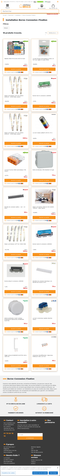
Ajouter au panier (16, 69)
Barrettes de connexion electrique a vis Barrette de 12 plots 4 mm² (42, 281)
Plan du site (34, 450)
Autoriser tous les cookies (40, 473)
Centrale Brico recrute (10, 450)
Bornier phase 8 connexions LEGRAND (13, 281)
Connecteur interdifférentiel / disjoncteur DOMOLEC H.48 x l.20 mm (43, 356)
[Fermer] (57, 467)
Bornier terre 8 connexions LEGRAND (42, 95)
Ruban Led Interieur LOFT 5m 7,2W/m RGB (15, 244)
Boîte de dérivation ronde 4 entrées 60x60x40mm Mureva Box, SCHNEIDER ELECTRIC (14, 319)
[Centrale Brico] (25, 6)
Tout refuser (53, 473)
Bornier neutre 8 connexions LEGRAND (42, 244)
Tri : (46, 33)
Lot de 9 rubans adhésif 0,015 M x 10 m (42, 132)
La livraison (7, 458)
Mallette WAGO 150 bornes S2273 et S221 (14, 58)
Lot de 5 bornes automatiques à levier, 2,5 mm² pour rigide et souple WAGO (43, 59)
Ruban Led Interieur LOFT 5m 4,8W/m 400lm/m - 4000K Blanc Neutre (13, 96)
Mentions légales (36, 447)
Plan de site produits (37, 452)
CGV (32, 448)
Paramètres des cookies (8, 473)
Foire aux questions (9, 463)
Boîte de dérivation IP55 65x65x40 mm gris (43, 169)
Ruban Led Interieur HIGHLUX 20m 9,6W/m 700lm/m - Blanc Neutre (43, 207)
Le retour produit (9, 459)
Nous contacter (8, 452)
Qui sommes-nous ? (9, 447)
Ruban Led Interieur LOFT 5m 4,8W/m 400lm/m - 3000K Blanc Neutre (13, 133)
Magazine (6, 448)
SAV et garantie (8, 461)
